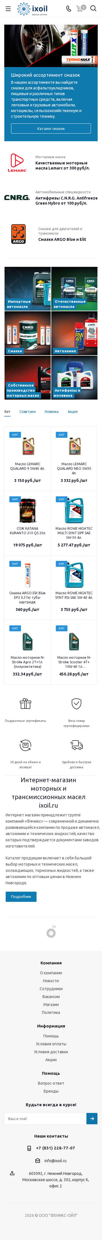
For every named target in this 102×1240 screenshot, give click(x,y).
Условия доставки (51, 1052)
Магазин (51, 1004)
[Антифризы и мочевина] (74, 378)
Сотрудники (51, 988)
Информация (51, 1026)
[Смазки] (28, 333)
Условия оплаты (51, 1044)
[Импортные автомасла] (28, 289)
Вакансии (51, 996)
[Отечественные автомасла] (74, 289)
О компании (51, 973)
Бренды (51, 1091)
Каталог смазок (51, 128)
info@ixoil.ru (55, 1161)
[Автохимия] (74, 333)
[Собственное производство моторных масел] (28, 378)
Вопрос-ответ (51, 1083)
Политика (51, 1012)
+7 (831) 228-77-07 (55, 1147)
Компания (51, 962)
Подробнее (21, 896)
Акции (51, 1059)
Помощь (51, 1036)
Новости (51, 981)
